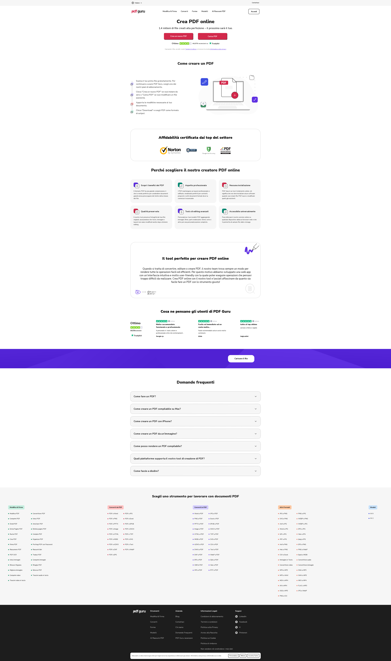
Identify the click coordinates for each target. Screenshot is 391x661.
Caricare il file (241, 358)
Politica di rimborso (209, 643)
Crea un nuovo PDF (178, 36)
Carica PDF (212, 36)
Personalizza (233, 656)
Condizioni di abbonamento (212, 616)
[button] (137, 3)
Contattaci (255, 3)
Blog (177, 616)
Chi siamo (179, 627)
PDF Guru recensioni (184, 638)
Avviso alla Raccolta (209, 632)
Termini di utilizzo (191, 49)
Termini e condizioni (209, 622)
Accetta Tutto (253, 656)
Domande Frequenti (183, 632)
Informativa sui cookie (214, 656)
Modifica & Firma (170, 11)
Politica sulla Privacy (209, 627)
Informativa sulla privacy (198, 656)
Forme (194, 11)
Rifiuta (243, 656)
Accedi (254, 11)
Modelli (204, 11)
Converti (184, 11)
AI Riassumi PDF (219, 11)
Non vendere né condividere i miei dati (217, 649)
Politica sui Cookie (208, 638)
